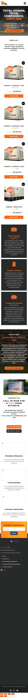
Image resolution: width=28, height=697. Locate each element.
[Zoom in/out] (13, 694)
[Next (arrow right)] (5, 696)
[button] (14, 30)
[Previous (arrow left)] (1, 696)
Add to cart (14, 96)
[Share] (5, 694)
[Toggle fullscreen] (9, 694)
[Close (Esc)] (1, 694)
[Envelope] (17, 690)
